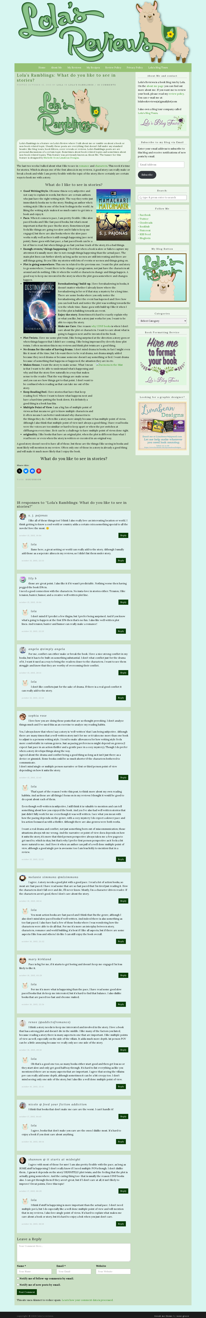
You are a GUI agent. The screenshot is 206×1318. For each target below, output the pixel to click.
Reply (123, 535)
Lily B (32, 578)
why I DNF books (101, 326)
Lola (60, 85)
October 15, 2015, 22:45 (30, 777)
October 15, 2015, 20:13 (30, 673)
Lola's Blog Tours (148, 113)
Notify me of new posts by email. (40, 1284)
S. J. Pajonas (38, 515)
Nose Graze (183, 1316)
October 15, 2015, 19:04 (30, 602)
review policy (176, 93)
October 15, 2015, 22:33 (33, 560)
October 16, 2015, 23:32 (33, 941)
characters (101, 165)
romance (84, 165)
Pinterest (145, 230)
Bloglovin (145, 238)
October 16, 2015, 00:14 (30, 901)
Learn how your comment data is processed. (87, 1300)
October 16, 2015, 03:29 (30, 975)
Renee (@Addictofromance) (49, 1022)
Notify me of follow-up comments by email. (47, 1278)
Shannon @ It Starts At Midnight (54, 1159)
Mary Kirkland (39, 959)
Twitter (144, 218)
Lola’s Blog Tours (158, 67)
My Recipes (93, 67)
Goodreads (146, 222)
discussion (33, 479)
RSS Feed (145, 234)
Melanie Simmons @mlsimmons (53, 877)
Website (101, 1265)
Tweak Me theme (163, 1316)
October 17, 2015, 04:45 (30, 1116)
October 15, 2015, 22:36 (33, 698)
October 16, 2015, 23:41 (33, 1086)
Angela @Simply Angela (46, 649)
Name (21, 1265)
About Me (56, 67)
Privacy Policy (135, 67)
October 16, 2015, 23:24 (33, 1004)
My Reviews (74, 67)
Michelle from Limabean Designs (61, 157)
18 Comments (106, 85)
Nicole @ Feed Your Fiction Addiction (57, 1104)
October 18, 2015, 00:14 (33, 1141)
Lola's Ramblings (81, 85)
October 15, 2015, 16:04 (30, 535)
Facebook (145, 215)
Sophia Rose (37, 715)
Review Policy (113, 67)
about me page (155, 86)
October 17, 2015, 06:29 (30, 1191)
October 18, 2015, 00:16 (33, 1224)
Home (42, 67)
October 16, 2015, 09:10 (30, 1050)
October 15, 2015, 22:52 (33, 859)
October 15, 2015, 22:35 (33, 631)
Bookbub (145, 226)
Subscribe (147, 174)
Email (61, 1265)
